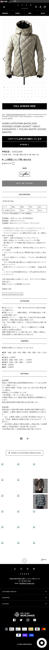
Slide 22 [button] (31, 90)
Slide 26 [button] (45, 90)
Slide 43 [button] (14, 96)
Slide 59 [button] (33, 100)
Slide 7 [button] (25, 87)
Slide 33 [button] (25, 93)
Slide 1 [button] (4, 87)
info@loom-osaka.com (26, 583)
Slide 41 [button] (8, 96)
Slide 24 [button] (38, 90)
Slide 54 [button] (16, 100)
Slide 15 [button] (8, 90)
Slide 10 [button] (35, 87)
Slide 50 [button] (38, 96)
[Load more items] (24, 560)
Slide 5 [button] (18, 87)
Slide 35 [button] (31, 93)
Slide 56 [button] (23, 100)
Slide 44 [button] (18, 96)
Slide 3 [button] (11, 87)
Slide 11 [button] (38, 87)
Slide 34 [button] (28, 93)
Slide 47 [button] (28, 96)
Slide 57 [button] (26, 100)
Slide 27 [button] (4, 93)
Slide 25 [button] (42, 90)
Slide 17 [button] (14, 90)
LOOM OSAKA (27, 644)
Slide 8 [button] (28, 87)
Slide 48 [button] (31, 96)
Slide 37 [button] (38, 93)
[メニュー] (4, 7)
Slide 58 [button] (30, 100)
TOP (3, 114)
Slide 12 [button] (42, 87)
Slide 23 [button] (35, 90)
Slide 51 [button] (42, 96)
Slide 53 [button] (13, 100)
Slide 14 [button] (4, 90)
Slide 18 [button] (18, 90)
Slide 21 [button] (28, 90)
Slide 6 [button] (21, 87)
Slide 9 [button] (31, 87)
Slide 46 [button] (25, 96)
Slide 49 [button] (35, 96)
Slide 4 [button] (14, 87)
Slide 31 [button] (18, 93)
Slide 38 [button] (42, 93)
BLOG (24, 145)
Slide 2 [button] (8, 87)
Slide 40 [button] (4, 96)
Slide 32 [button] (21, 93)
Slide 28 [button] (8, 93)
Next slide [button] (46, 60)
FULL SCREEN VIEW (24, 106)
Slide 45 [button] (21, 96)
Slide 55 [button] (19, 100)
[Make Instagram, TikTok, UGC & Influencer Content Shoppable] (44, 560)
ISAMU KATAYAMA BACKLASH (16, 114)
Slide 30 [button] (14, 93)
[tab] (4, 87)
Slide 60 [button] (36, 100)
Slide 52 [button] (45, 96)
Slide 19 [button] (21, 90)
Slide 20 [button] (25, 90)
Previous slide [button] (3, 60)
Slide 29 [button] (11, 93)
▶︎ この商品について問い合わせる (16, 159)
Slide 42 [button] (11, 96)
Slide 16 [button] (11, 90)
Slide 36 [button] (35, 93)
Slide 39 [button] (45, 93)
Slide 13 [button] (45, 87)
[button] (9, 470)
